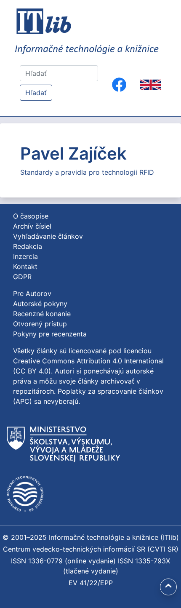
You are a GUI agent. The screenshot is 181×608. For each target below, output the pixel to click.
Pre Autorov (32, 293)
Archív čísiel (32, 226)
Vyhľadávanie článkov (48, 236)
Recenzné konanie (42, 313)
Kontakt (25, 266)
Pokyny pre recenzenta (50, 334)
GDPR (22, 276)
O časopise (30, 216)
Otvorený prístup (40, 324)
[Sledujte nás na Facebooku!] (119, 84)
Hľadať (36, 92)
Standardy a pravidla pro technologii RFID (87, 172)
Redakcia (27, 246)
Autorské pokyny (40, 303)
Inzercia (25, 256)
